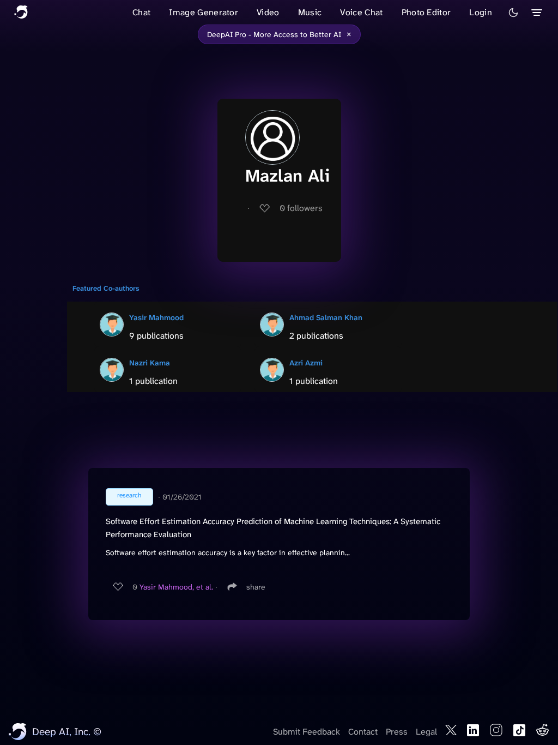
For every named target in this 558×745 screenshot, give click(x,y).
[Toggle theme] (513, 12)
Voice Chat (361, 12)
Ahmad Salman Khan (325, 317)
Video (268, 12)
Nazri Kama (149, 363)
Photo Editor (426, 12)
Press (397, 731)
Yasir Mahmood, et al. (176, 587)
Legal (426, 731)
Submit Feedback (306, 731)
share (255, 587)
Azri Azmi (306, 363)
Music (310, 12)
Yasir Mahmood (156, 317)
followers (301, 208)
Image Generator (203, 12)
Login (480, 12)
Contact (363, 731)
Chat (141, 12)
